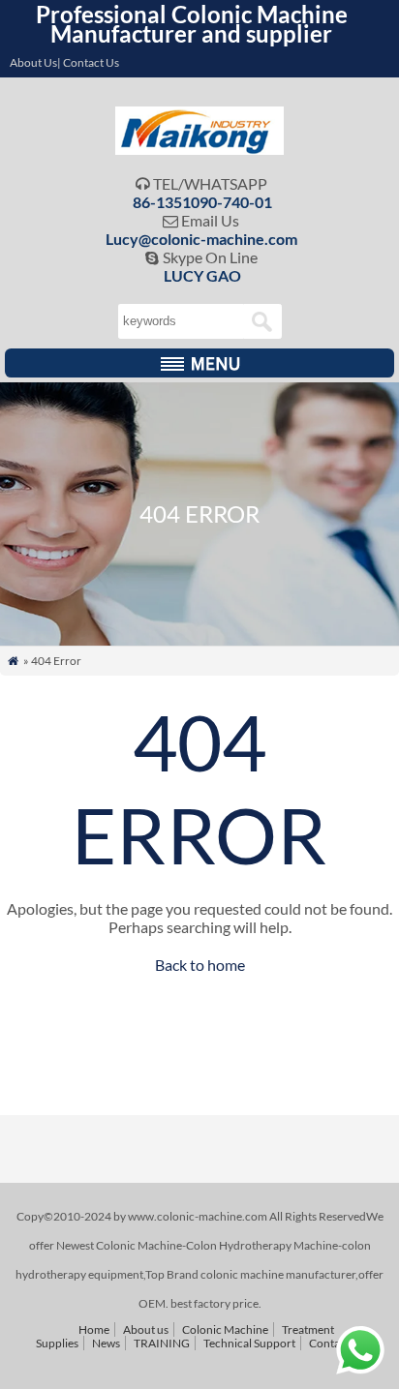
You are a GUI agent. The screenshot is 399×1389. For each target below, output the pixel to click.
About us (146, 1329)
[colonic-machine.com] (200, 148)
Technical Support (249, 1343)
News (106, 1343)
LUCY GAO (202, 275)
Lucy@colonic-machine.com (201, 238)
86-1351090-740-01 (202, 202)
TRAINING (162, 1343)
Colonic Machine (225, 1329)
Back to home (200, 964)
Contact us (336, 1343)
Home (93, 1329)
